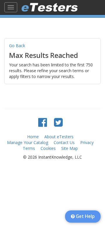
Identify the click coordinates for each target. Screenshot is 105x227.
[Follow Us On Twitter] (58, 122)
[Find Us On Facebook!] (42, 122)
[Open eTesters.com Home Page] (50, 7)
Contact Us (64, 142)
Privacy (87, 142)
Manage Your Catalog (27, 142)
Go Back (17, 45)
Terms (29, 148)
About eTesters (59, 136)
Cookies (48, 148)
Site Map (69, 148)
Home (33, 136)
